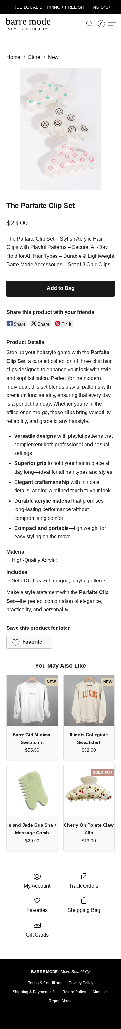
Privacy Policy (81, 983)
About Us (100, 992)
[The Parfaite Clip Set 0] (60, 129)
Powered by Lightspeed (60, 1011)
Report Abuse (61, 1001)
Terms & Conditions (45, 983)
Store (34, 57)
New (53, 57)
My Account (37, 886)
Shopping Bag (83, 910)
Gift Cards (37, 935)
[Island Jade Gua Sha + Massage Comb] (32, 791)
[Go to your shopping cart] (103, 24)
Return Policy (74, 992)
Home (13, 57)
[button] (29, 24)
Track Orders (83, 886)
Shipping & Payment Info (34, 992)
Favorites (37, 910)
